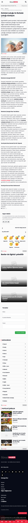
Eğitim (4, 379)
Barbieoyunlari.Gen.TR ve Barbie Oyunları (12, 297)
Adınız (3, 311)
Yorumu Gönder (21, 332)
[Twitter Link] (6, 222)
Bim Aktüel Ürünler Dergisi (10, 283)
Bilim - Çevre (6, 366)
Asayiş (4, 347)
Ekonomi (5, 375)
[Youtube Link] (8, 222)
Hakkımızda (3, 495)
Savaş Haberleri (6, 388)
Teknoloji (5, 360)
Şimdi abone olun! (22, 513)
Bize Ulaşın (3, 497)
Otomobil (5, 394)
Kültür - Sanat (6, 385)
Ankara (5, 353)
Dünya (4, 363)
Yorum (3, 323)
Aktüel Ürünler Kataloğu (8, 397)
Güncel (4, 350)
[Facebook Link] (3, 222)
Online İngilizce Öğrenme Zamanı (12, 267)
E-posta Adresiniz (6, 317)
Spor (4, 356)
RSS (3, 499)
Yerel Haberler (6, 372)
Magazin (5, 391)
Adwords (5, 369)
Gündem (5, 401)
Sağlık (4, 382)
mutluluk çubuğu (5, 180)
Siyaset (5, 344)
